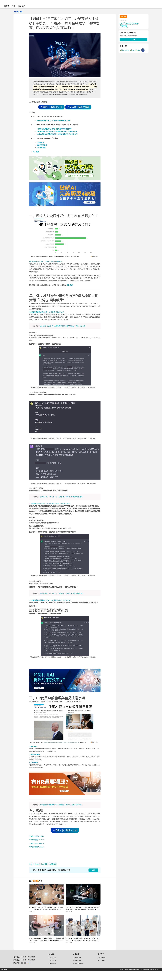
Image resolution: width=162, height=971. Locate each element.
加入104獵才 (101, 961)
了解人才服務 (52, 961)
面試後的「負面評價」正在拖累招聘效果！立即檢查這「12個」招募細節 (63, 326)
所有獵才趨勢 (18, 12)
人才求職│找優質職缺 (78, 107)
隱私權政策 (4, 969)
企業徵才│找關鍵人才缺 (65, 830)
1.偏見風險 (40, 142)
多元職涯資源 (52, 963)
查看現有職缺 (52, 958)
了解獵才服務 (77, 958)
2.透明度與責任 (42, 145)
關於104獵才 (101, 958)
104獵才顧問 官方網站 (36, 836)
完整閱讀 (70, 285)
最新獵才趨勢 (77, 961)
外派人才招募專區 (78, 963)
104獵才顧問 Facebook (37, 840)
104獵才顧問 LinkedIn (36, 843)
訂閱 (133, 39)
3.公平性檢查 (41, 148)
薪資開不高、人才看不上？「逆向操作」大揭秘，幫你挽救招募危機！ (62, 497)
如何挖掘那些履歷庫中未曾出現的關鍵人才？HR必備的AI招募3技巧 (61, 805)
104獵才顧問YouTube (36, 847)
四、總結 (36, 152)
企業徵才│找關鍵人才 (51, 107)
